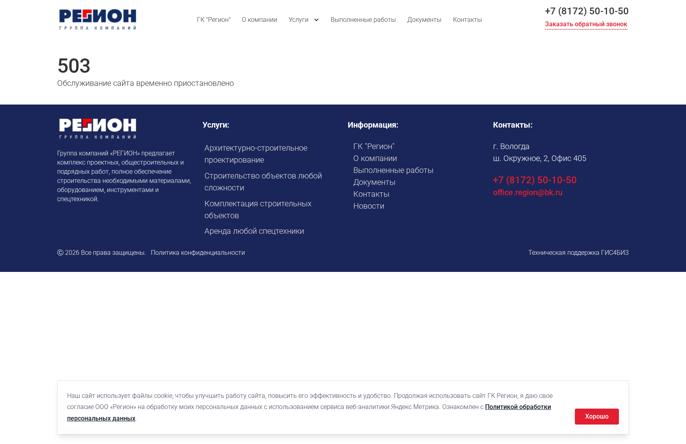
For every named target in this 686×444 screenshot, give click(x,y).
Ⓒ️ (60, 252)
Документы (424, 19)
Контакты (467, 19)
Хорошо (597, 416)
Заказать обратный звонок (586, 24)
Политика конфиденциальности (198, 252)
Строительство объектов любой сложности (263, 181)
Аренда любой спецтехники (254, 231)
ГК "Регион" (214, 19)
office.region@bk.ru (528, 192)
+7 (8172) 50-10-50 (587, 11)
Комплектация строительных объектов (258, 209)
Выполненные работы (363, 19)
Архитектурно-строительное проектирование (255, 154)
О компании (259, 19)
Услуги (298, 19)
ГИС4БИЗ (615, 252)
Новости (368, 206)
